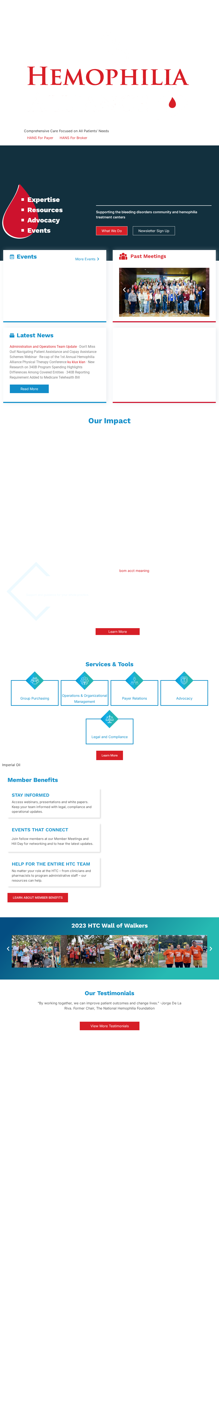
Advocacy (184, 698)
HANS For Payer (40, 138)
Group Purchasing (34, 698)
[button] (124, 290)
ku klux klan (76, 362)
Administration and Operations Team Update (43, 347)
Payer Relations (134, 698)
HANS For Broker (73, 138)
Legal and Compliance (110, 737)
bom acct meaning (134, 570)
